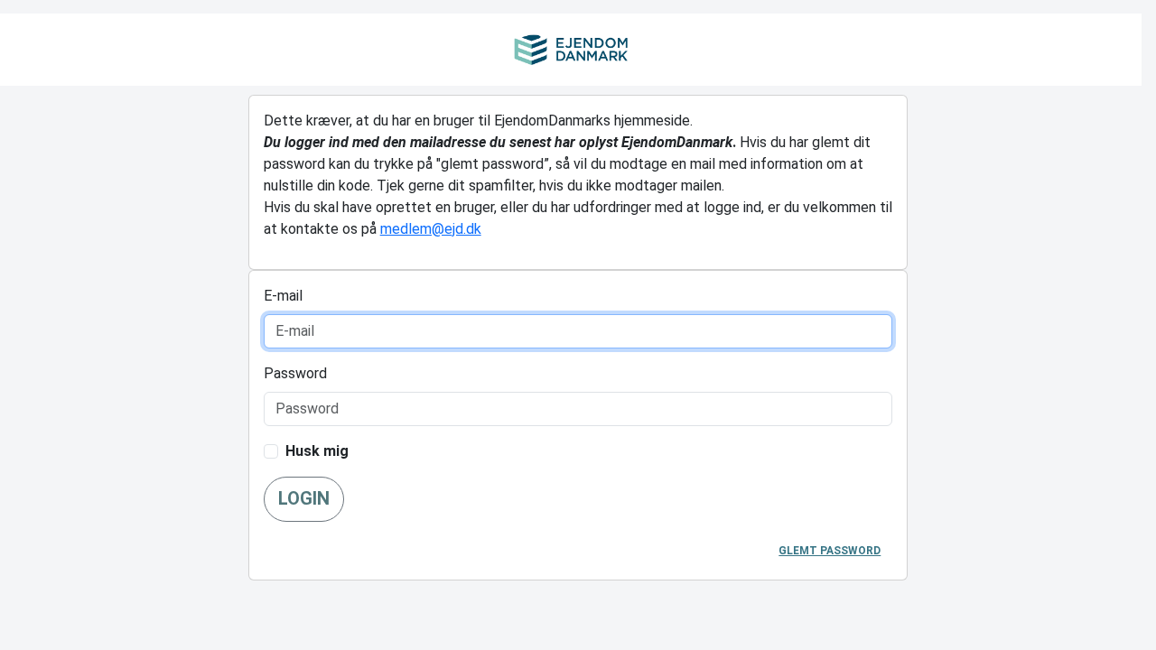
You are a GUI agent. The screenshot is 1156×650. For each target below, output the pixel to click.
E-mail (283, 295)
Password (295, 373)
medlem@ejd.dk (430, 228)
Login (304, 498)
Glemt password (829, 550)
